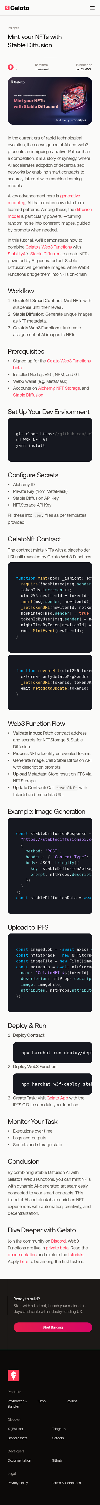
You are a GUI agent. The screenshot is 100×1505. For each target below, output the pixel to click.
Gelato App (57, 1097)
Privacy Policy (18, 1483)
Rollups (72, 1401)
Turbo (41, 1401)
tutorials (75, 1254)
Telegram (59, 1429)
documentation (22, 1254)
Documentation (19, 1460)
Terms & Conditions (66, 1483)
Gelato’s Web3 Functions (48, 246)
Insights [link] (13, 28)
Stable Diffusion (45, 253)
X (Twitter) (15, 1429)
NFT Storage (68, 388)
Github (57, 1460)
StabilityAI (17, 253)
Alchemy (46, 388)
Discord (58, 1241)
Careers (58, 1438)
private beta (57, 1247)
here (24, 1261)
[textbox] (50, 440)
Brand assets (17, 1438)
